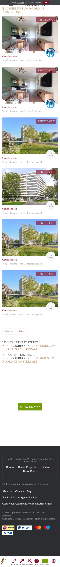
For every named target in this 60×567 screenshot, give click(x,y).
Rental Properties (27, 467)
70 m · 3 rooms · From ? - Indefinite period (22, 315)
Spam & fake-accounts (45, 519)
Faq (29, 491)
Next (21, 331)
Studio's (46, 467)
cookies (21, 3)
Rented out (46, 19)
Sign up (14, 564)
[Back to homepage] (3, 562)
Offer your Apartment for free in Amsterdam (27, 503)
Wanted (29, 564)
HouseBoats (29, 471)
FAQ (36, 564)
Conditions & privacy (11, 519)
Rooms (10, 467)
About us (7, 491)
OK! (46, 2)
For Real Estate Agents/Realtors (20, 497)
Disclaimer (28, 519)
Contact (19, 491)
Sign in (22, 564)
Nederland (6, 516)
